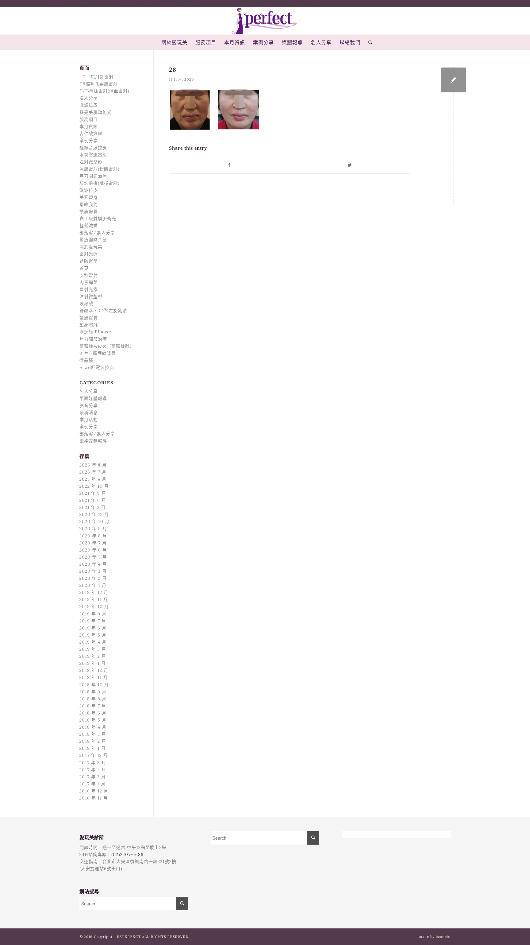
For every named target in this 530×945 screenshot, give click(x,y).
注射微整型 (90, 296)
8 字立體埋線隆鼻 (97, 353)
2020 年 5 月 (93, 557)
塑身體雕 (88, 324)
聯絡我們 (88, 204)
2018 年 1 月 (92, 748)
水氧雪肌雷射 (93, 154)
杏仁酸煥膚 (90, 133)
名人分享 (88, 98)
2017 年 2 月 (92, 777)
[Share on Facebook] (229, 165)
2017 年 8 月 (92, 762)
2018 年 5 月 (92, 720)
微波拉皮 (88, 105)
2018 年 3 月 (92, 734)
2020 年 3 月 (93, 571)
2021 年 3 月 (92, 507)
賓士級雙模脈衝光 (97, 218)
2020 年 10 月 (94, 521)
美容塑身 (88, 197)
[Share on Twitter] (350, 165)
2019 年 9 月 (92, 614)
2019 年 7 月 (92, 621)
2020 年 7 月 (93, 543)
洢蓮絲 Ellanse (95, 332)
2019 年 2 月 (92, 656)
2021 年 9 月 (92, 493)
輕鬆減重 (88, 225)
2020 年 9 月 (93, 528)
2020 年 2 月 (93, 578)
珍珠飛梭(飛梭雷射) (99, 183)
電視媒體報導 (93, 441)
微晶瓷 (86, 360)
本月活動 (88, 419)
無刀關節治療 (93, 176)
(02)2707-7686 (127, 854)
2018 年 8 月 (92, 699)
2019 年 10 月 (94, 606)
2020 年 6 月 (93, 550)
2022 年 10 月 (94, 486)
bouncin (443, 937)
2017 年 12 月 (93, 755)
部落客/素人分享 (97, 232)
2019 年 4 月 (92, 642)
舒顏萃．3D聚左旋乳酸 (103, 310)
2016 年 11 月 (93, 798)
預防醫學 (88, 261)
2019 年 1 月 (92, 663)
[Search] (368, 42)
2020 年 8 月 (93, 536)
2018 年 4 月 (92, 727)
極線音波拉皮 (93, 147)
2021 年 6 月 (92, 500)
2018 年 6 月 (92, 713)
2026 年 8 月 (93, 465)
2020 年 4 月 (93, 564)
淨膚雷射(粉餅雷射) (99, 169)
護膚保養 (88, 211)
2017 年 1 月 (92, 784)
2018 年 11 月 (93, 677)
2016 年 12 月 (93, 791)
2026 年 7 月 (92, 472)
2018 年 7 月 (92, 706)
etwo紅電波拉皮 (96, 367)
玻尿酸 (86, 303)
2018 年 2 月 (92, 741)
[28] (453, 80)
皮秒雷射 (88, 275)
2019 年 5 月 (92, 635)
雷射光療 (88, 254)
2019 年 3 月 (92, 649)
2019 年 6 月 (92, 628)
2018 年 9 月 (92, 692)
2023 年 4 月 (92, 479)
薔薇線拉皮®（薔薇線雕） (106, 346)
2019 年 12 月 (93, 592)
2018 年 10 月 (94, 684)
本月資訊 (88, 126)
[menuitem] (174, 42)
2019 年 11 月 (93, 599)
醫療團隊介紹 (93, 239)
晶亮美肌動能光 (95, 112)
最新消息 (88, 412)
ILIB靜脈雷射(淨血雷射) (104, 91)
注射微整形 (90, 162)
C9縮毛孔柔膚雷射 (98, 84)
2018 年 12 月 (93, 670)
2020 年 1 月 (92, 585)
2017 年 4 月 (92, 770)
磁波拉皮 (88, 190)
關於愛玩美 (90, 247)
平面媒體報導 (93, 398)
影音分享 (88, 405)
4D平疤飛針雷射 (96, 76)
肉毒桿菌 (88, 282)
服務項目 (88, 119)
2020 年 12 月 (94, 514)
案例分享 (88, 140)
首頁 (84, 268)
